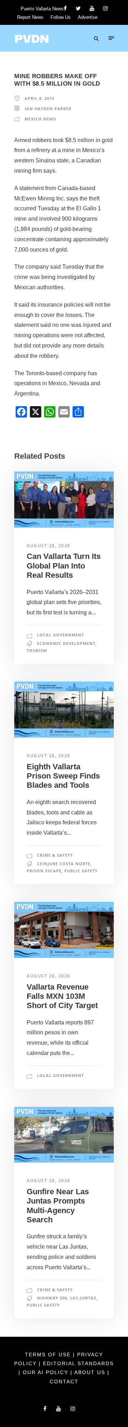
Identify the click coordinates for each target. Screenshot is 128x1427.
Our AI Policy (45, 1372)
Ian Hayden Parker (48, 108)
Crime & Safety (55, 855)
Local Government (60, 634)
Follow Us (60, 17)
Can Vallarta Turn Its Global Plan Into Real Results (64, 566)
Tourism (37, 650)
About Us (90, 1372)
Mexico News (40, 119)
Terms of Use (49, 1354)
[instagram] (105, 8)
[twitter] (78, 8)
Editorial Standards (78, 1363)
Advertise (87, 17)
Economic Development (66, 643)
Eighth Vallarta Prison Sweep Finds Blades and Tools (63, 776)
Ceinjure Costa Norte (63, 863)
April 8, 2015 (39, 98)
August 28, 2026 (48, 546)
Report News (30, 17)
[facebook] (65, 8)
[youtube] (92, 8)
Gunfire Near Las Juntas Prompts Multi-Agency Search (58, 1205)
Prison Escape (44, 870)
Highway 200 (52, 1298)
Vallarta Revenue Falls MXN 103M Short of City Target (62, 996)
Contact (64, 1381)
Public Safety (81, 870)
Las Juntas (83, 1298)
